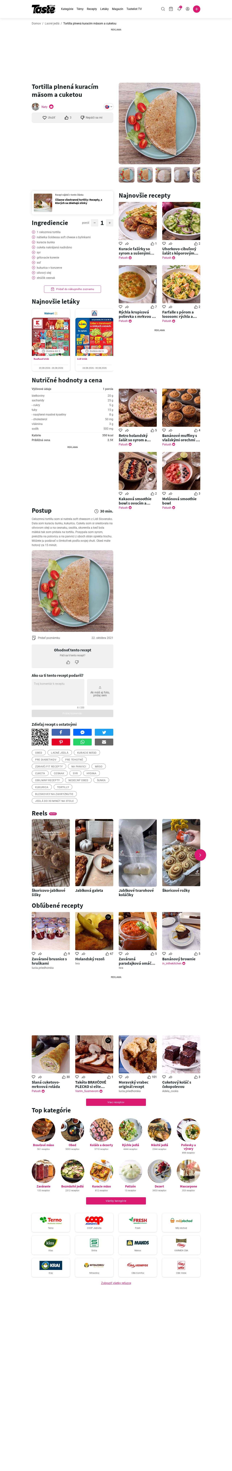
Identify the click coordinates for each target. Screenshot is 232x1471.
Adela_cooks (170, 1091)
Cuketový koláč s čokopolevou (176, 1084)
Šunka (101, 780)
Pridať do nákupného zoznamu (74, 289)
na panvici (78, 766)
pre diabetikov (46, 759)
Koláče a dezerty (101, 1145)
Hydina (91, 773)
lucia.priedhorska (43, 968)
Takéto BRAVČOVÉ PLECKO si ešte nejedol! (90, 1084)
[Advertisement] (116, 54)
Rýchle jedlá (130, 1145)
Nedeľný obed (78, 780)
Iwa (77, 963)
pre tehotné (74, 759)
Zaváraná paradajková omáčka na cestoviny (137, 961)
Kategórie (67, 9)
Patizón (130, 1186)
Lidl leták (82, 358)
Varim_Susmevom (87, 1091)
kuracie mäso (87, 752)
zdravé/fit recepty (49, 766)
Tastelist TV (134, 9)
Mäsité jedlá (159, 1145)
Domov (36, 23)
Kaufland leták (41, 358)
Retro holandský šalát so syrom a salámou (133, 437)
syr (75, 773)
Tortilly (63, 787)
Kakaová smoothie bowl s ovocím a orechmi (135, 501)
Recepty (92, 9)
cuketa (40, 773)
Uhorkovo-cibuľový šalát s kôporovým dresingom (179, 251)
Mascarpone (188, 1186)
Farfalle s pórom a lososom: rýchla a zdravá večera (178, 314)
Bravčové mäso (43, 1145)
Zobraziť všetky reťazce (116, 1283)
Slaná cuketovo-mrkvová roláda (46, 1084)
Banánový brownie (178, 959)
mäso (99, 766)
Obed (72, 1145)
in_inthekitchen (171, 963)
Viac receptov (115, 1102)
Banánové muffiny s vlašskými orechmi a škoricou (180, 437)
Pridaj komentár (72, 713)
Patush (123, 257)
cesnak (59, 773)
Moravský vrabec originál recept (133, 1084)
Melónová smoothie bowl (179, 501)
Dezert (159, 1186)
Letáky (104, 9)
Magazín (117, 9)
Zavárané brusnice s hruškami (49, 961)
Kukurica (41, 787)
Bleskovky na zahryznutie (54, 794)
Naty (44, 107)
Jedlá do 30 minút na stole (54, 800)
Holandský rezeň (90, 959)
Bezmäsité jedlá (72, 1186)
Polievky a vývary (188, 1147)
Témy (80, 9)
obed (38, 752)
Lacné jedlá (52, 23)
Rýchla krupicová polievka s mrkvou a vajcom (136, 314)
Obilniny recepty (47, 780)
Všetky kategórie (116, 1200)
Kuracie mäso (101, 1186)
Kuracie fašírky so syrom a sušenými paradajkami (134, 251)
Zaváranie (43, 1186)
